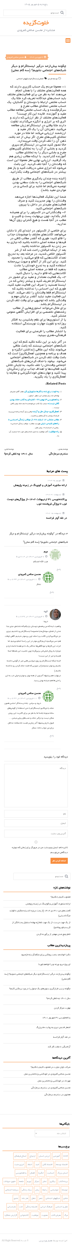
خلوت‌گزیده (36, 22)
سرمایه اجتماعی (12, 1190)
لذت (21, 1207)
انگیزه (41, 1173)
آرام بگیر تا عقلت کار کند (59, 1047)
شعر (40, 1198)
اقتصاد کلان (47, 1164)
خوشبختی (55, 1190)
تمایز (44, 1181)
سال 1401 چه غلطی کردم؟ (58, 998)
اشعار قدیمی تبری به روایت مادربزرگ (53, 1027)
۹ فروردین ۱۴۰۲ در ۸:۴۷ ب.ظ (30, 616)
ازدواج (32, 1156)
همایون (67, 1094)
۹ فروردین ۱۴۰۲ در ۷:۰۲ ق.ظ (30, 556)
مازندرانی (12, 1207)
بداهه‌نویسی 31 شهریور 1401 (56, 1018)
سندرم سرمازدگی (39, 1088)
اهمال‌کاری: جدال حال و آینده (45, 411)
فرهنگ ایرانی (46, 1207)
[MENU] (68, 40)
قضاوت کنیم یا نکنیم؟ (60, 897)
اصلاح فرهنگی (20, 1156)
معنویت (45, 1215)
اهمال (41, 78)
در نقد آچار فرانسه (61, 1037)
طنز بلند (24, 1198)
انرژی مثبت (19, 1164)
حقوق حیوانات (10, 1181)
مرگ (66, 1215)
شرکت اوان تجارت (62, 1067)
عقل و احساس (62, 1207)
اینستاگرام (34, 78)
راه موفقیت (53, 431)
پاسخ (59, 569)
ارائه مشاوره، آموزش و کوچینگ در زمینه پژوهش (48, 904)
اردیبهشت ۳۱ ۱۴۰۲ (53, 494)
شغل (33, 1198)
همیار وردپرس (45, 1240)
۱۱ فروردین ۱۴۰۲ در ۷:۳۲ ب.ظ (22, 698)
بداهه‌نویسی (21, 1173)
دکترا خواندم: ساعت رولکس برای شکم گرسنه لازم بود (45, 954)
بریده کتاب (63, 1181)
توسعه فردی (53, 78)
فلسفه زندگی (31, 1207)
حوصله (65, 1190)
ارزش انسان (44, 1156)
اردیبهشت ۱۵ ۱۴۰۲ (53, 513)
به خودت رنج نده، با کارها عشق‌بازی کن (41, 391)
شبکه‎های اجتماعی (23, 78)
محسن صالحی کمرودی (15, 57)
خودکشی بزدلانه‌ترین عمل (35, 1074)
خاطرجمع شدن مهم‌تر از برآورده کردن (53, 934)
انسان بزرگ (62, 1173)
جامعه (21, 1181)
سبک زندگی (27, 1190)
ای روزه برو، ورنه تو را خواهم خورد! (54, 964)
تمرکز (36, 1181)
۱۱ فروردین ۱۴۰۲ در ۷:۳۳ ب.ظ (22, 579)
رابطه (44, 1190)
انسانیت (50, 1173)
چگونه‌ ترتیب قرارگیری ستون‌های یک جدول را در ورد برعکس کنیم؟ (39, 988)
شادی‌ (65, 1198)
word (65, 1156)
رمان (37, 1190)
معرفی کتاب (56, 1215)
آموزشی (56, 1156)
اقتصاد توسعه (62, 1164)
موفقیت (35, 1215)
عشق (16, 1198)
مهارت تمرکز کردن (62, 1008)
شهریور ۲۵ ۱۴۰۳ (54, 480)
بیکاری (52, 1181)
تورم (29, 1181)
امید (37, 1164)
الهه (46, 611)
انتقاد (29, 1164)
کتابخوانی (24, 1215)
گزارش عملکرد (10, 1215)
